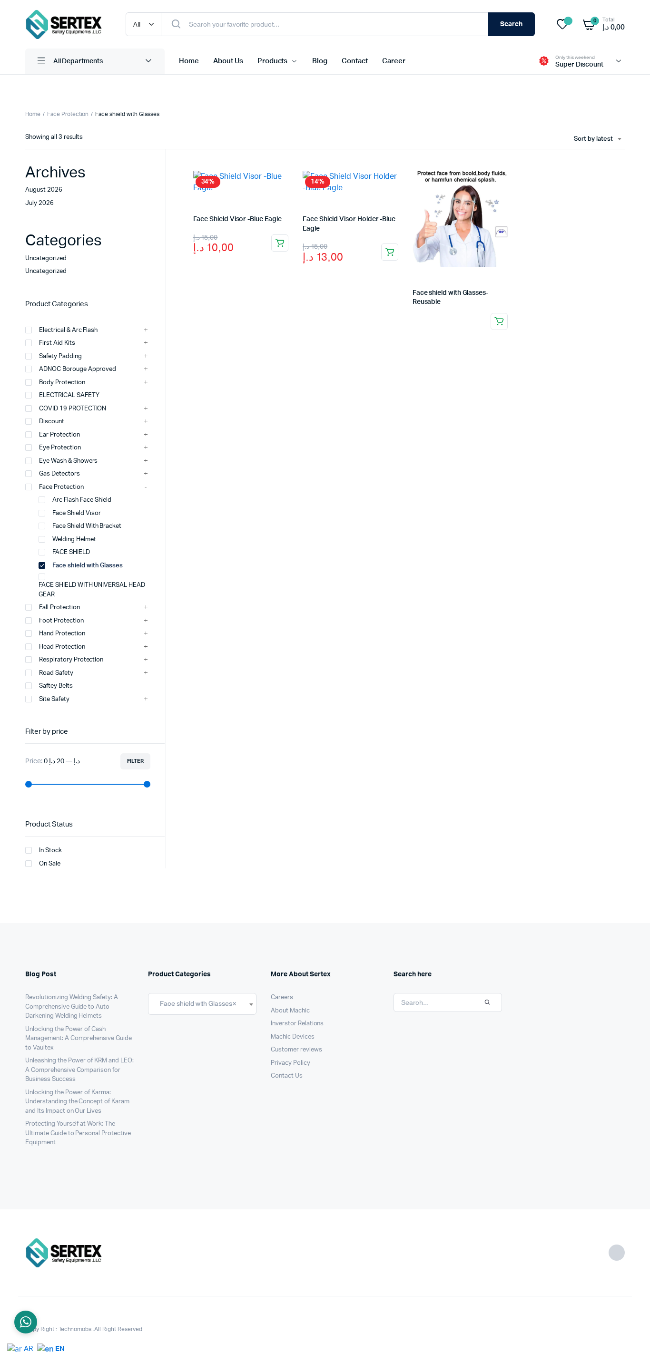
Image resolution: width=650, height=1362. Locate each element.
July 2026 (39, 203)
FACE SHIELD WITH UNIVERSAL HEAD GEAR (92, 590)
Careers (282, 997)
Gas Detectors (59, 474)
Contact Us (287, 1076)
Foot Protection (61, 621)
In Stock (50, 850)
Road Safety (56, 673)
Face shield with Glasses (87, 566)
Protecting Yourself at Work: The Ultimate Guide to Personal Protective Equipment (78, 1133)
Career (393, 61)
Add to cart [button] (279, 243)
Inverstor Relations (297, 1024)
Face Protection (68, 114)
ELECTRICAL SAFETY (69, 395)
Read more (499, 321)
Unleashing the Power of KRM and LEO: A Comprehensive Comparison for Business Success (79, 1070)
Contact (355, 61)
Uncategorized (46, 258)
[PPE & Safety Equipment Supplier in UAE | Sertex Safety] (66, 24)
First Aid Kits (57, 343)
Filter (135, 761)
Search (511, 24)
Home (189, 61)
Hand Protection (62, 634)
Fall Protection (59, 607)
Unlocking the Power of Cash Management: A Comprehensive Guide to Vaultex (78, 1038)
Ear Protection (59, 435)
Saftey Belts (56, 686)
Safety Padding (60, 356)
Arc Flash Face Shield (81, 500)
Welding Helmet (74, 539)
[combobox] (597, 139)
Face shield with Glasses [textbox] (196, 1003)
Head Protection (62, 647)
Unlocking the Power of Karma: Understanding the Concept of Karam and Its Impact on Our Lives (77, 1102)
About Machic (290, 1011)
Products (272, 61)
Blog (319, 61)
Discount (51, 421)
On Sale (49, 864)
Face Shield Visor (77, 513)
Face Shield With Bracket (86, 526)
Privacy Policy (290, 1063)
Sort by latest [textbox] (593, 139)
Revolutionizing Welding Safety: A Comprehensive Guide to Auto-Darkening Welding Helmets (71, 1006)
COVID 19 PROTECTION (72, 409)
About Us (228, 61)
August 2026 (43, 190)
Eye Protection (60, 448)
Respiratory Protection (71, 660)
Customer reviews (296, 1050)
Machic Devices (293, 1037)
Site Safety (54, 699)
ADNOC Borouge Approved (77, 369)
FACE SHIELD (71, 552)
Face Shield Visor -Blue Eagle (237, 219)
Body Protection (62, 382)
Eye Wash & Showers (68, 461)
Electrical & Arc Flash (68, 330)
